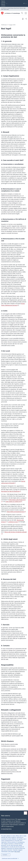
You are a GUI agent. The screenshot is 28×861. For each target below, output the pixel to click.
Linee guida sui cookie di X (13, 501)
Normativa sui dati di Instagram (10, 491)
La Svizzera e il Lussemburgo (12, 13)
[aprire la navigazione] (26, 13)
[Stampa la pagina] (22, 18)
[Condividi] (26, 18)
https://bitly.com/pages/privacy (15, 511)
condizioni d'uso (12, 522)
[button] (25, 813)
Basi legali (17, 851)
